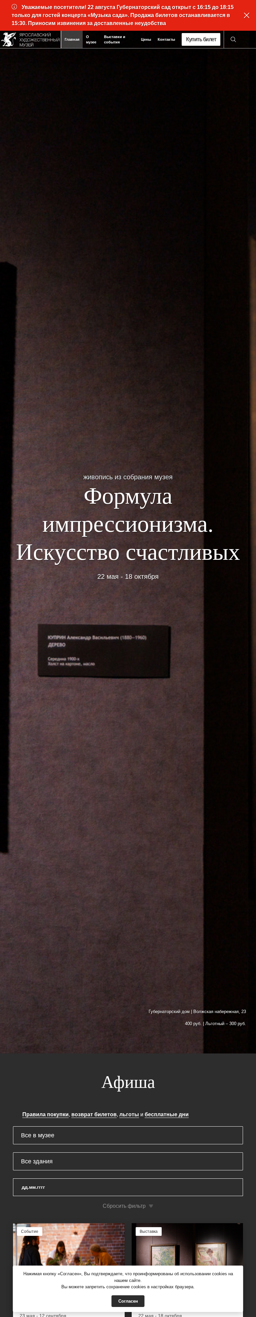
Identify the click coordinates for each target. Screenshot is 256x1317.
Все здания (37, 1161)
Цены (146, 39)
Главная (72, 39)
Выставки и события (114, 39)
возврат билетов (94, 1114)
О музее (91, 39)
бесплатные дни (167, 1114)
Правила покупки (45, 1114)
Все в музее (37, 1135)
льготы (129, 1114)
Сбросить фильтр (124, 1206)
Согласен (128, 1301)
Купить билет (201, 39)
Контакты (166, 39)
